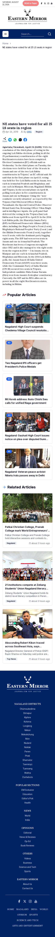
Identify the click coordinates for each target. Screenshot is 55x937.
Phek (27, 756)
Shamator (27, 760)
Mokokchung (27, 734)
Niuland (27, 743)
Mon (27, 739)
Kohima (27, 721)
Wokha (27, 773)
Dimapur (27, 713)
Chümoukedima (27, 709)
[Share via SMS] (20, 140)
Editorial (27, 833)
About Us (27, 884)
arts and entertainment (27, 925)
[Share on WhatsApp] (15, 140)
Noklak (27, 747)
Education (27, 794)
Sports (27, 871)
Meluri (28, 730)
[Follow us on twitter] (45, 3)
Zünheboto (27, 777)
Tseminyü (27, 764)
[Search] (49, 34)
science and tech (27, 920)
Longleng (27, 726)
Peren (27, 751)
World (27, 815)
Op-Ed (28, 841)
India (27, 820)
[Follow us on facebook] (41, 3)
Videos (27, 858)
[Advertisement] (27, 88)
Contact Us (27, 888)
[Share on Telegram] (10, 140)
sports (33, 914)
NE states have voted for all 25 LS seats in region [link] (27, 47)
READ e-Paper (30, 3)
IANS (29, 131)
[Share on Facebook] (25, 140)
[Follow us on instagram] (48, 3)
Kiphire (27, 717)
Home (5, 43)
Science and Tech (27, 867)
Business (27, 863)
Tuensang (27, 768)
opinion (22, 914)
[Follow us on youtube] (52, 3)
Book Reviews (27, 845)
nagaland (22, 909)
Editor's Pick (27, 798)
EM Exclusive (27, 790)
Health (27, 803)
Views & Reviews (27, 837)
